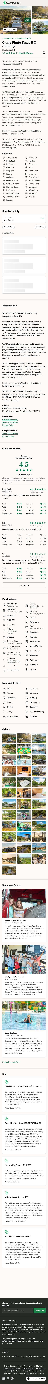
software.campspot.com (11, 1341)
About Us (23, 1366)
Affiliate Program (28, 1368)
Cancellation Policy (10, 419)
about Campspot (8, 1334)
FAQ (30, 1366)
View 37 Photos (10, 29)
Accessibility (40, 1368)
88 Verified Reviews (26, 53)
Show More (24, 585)
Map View (40, 227)
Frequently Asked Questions (31, 1356)
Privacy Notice (8, 436)
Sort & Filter (8, 227)
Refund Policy (8, 425)
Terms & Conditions (10, 422)
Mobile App (38, 1366)
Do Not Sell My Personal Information (31, 1373)
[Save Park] (44, 52)
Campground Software (11, 1368)
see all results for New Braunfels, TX (17, 38)
